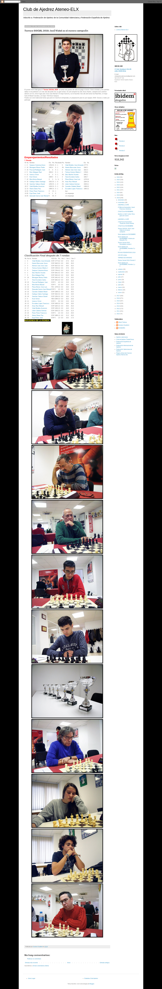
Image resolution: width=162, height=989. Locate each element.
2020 (118, 192)
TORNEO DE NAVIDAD (125, 257)
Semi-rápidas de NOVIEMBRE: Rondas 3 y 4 (126, 248)
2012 (118, 308)
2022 (118, 187)
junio (119, 279)
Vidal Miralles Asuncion (37, 186)
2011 (118, 311)
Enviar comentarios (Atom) (41, 966)
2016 (118, 298)
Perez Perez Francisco (37, 191)
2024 (118, 182)
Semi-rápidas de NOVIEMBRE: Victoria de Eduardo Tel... (126, 238)
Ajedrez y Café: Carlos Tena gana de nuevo (126, 214)
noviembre (121, 202)
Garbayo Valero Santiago (37, 181)
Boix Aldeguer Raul (36, 172)
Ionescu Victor (34, 174)
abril (119, 285)
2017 (118, 295)
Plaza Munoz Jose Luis (72, 179)
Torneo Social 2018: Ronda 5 (126, 260)
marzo (120, 287)
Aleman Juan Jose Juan (73, 170)
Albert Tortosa (122, 322)
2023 (118, 185)
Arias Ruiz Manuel (71, 181)
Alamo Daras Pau (35, 188)
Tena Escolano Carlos (72, 177)
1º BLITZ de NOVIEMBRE (125, 226)
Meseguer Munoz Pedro (37, 167)
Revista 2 (122, 146)
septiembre (121, 272)
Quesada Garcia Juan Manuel (39, 196)
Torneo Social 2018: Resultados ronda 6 (124, 243)
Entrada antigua (104, 962)
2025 (118, 179)
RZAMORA (121, 328)
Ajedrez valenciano (122, 337)
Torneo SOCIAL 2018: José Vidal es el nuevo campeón (126, 230)
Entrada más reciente (31, 962)
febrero (120, 290)
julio (119, 277)
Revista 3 (122, 150)
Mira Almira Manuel (36, 179)
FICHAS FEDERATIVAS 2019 (126, 252)
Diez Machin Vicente (71, 174)
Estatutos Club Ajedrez (91, 978)
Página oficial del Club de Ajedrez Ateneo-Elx (124, 353)
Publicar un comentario (34, 959)
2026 (118, 177)
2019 (118, 195)
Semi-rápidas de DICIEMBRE (127, 234)
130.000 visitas (122, 255)
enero (120, 292)
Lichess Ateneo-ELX (122, 30)
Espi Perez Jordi (35, 193)
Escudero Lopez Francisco (73, 188)
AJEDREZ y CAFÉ (123, 205)
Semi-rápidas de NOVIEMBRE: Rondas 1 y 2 (126, 264)
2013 (118, 306)
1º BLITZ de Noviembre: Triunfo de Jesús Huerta (126, 222)
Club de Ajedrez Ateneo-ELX (51, 9)
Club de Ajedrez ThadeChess (125, 339)
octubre (120, 269)
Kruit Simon (33, 177)
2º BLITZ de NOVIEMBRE (125, 211)
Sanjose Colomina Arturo (37, 165)
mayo (120, 282)
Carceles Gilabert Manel (73, 186)
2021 (118, 190)
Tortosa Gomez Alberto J (73, 172)
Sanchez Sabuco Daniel (37, 184)
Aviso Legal (31, 978)
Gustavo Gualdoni (123, 325)
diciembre (121, 200)
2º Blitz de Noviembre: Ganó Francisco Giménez (126, 208)
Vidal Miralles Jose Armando (74, 165)
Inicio (68, 962)
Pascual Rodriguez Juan (37, 170)
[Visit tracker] (115, 169)
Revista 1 (122, 141)
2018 (118, 198)
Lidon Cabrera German (72, 184)
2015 (118, 301)
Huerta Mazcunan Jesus (73, 167)
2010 (118, 314)
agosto (120, 274)
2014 (118, 303)
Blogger (91, 984)
